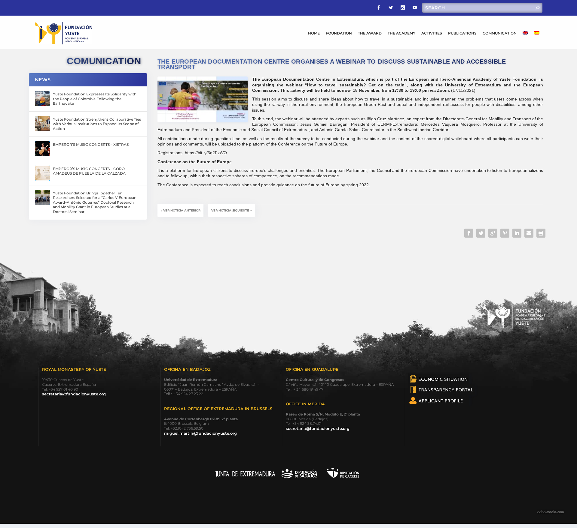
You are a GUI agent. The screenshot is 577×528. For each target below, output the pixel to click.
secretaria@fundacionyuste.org (74, 394)
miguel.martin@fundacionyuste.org (200, 433)
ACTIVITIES (431, 33)
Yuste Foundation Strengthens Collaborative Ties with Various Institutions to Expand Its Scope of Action (97, 124)
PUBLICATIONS (462, 33)
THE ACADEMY (401, 33)
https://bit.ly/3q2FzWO (206, 152)
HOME (314, 33)
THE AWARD (370, 33)
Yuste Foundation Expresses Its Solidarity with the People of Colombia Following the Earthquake (94, 99)
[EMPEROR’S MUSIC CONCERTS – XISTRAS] (42, 148)
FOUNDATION (339, 33)
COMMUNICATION (500, 33)
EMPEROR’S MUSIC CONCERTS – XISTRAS (91, 144)
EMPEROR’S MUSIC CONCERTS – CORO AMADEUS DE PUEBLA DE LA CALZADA (89, 171)
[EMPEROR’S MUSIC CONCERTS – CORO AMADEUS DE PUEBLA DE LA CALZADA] (42, 173)
